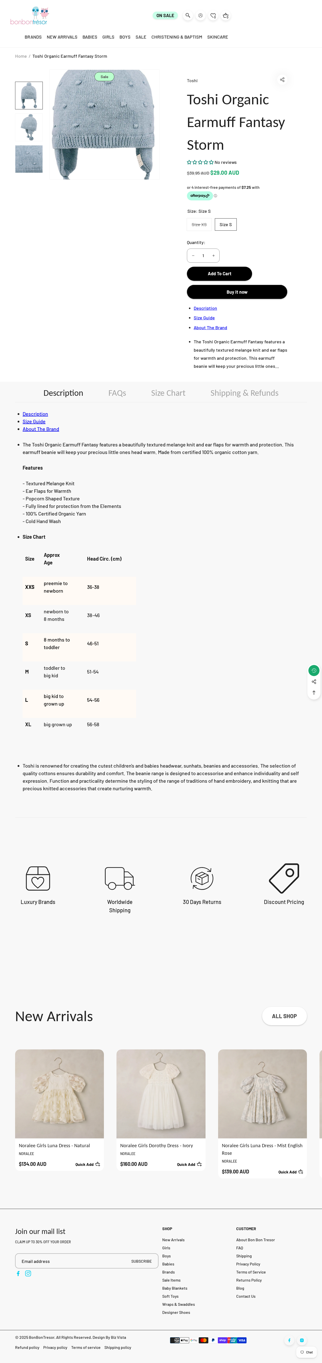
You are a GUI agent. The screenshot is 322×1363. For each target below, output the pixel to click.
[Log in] (200, 15)
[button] (282, 80)
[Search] (187, 15)
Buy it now (237, 292)
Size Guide (204, 317)
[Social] (313, 681)
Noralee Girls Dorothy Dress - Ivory (156, 1145)
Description (205, 308)
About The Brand (210, 327)
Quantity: (196, 242)
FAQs (117, 393)
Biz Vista (118, 1337)
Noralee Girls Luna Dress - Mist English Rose (262, 1149)
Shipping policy (117, 1347)
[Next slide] (309, 1114)
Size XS (202, 226)
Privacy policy (55, 1347)
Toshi (192, 80)
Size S (226, 224)
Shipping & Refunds (244, 393)
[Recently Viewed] (313, 670)
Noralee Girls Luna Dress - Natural (54, 1145)
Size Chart (168, 393)
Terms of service (86, 1347)
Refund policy (27, 1347)
